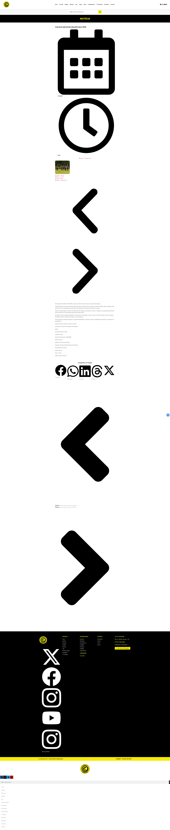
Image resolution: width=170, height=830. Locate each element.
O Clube (61, 4)
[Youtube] (166, 4)
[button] (85, 211)
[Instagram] (162, 4)
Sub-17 (98, 643)
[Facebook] (160, 4)
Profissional (99, 639)
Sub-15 (98, 644)
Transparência (91, 4)
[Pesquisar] (100, 12)
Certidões (82, 644)
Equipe (66, 4)
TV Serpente (99, 4)
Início (56, 4)
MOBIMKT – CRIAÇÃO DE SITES (123, 758)
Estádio (64, 644)
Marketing (82, 641)
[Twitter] (164, 4)
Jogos (80, 4)
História (64, 641)
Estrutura (64, 643)
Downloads (82, 655)
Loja (76, 4)
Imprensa (82, 639)
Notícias (72, 4)
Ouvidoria (106, 4)
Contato (113, 4)
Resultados (64, 652)
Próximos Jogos (66, 650)
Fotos (85, 4)
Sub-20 (98, 641)
